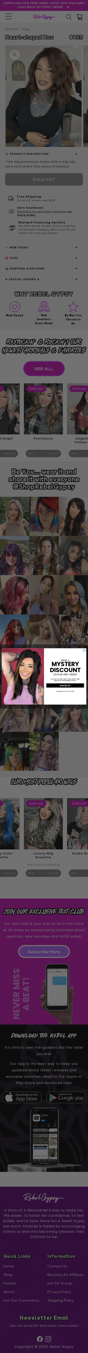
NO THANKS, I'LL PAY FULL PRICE (65, 691)
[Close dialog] (84, 650)
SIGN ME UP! (65, 685)
